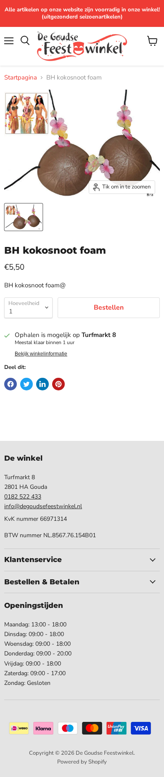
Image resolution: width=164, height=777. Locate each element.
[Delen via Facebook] (10, 384)
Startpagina (20, 77)
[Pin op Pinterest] (58, 384)
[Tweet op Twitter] (26, 384)
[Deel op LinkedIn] (42, 384)
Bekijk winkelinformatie (41, 354)
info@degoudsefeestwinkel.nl (43, 506)
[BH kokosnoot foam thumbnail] (23, 217)
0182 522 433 (22, 497)
